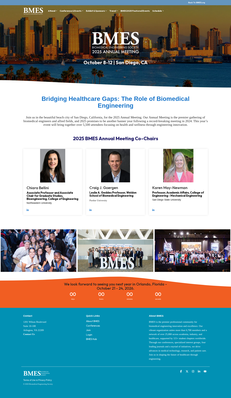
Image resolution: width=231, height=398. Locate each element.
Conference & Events (70, 10)
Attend (51, 10)
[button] (181, 371)
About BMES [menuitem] (92, 321)
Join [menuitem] (88, 330)
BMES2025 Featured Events (135, 10)
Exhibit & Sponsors (95, 10)
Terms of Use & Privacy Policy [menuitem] (37, 380)
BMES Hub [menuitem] (91, 339)
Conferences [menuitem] (93, 325)
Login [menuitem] (89, 334)
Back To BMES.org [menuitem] (196, 2)
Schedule (157, 10)
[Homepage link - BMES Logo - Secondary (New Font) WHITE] (36, 376)
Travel (112, 10)
